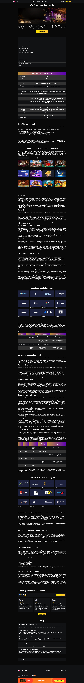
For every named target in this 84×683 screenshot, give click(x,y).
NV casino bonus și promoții (24, 50)
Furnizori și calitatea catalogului (24, 54)
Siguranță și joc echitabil (23, 59)
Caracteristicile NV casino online (24, 41)
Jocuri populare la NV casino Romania (26, 46)
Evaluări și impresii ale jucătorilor (25, 63)
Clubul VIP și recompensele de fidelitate (26, 52)
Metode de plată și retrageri (24, 48)
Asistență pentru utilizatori (23, 61)
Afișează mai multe (42, 614)
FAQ (20, 65)
